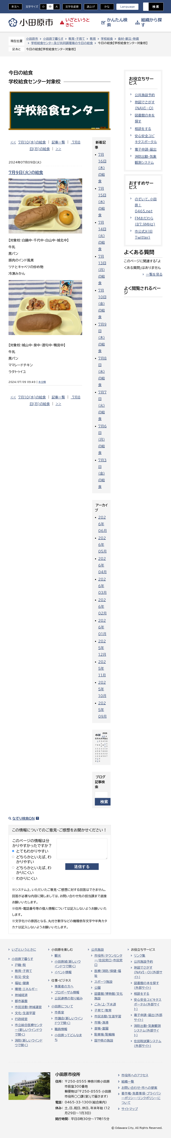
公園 (97, 987)
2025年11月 (102, 668)
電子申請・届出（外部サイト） (148, 1017)
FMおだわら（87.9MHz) (145, 221)
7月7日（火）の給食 (102, 405)
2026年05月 (102, 544)
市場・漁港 (101, 1022)
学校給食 (107, 38)
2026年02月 (102, 606)
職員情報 (61, 1029)
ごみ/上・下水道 (105, 1004)
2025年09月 (102, 709)
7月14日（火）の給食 (102, 236)
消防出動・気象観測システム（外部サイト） (147, 1030)
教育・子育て (76, 38)
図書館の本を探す (145, 118)
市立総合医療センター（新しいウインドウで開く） (28, 1030)
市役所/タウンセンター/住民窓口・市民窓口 (108, 960)
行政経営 (21, 1019)
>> (58, 148)
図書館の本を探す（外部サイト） (146, 985)
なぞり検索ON (23, 818)
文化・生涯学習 (25, 1013)
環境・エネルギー (26, 989)
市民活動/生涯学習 (107, 1016)
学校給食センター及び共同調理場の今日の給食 (62, 43)
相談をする (143, 128)
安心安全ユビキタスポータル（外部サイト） (147, 1004)
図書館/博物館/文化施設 (108, 996)
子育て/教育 (103, 1010)
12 (105, 745)
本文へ (15, 6)
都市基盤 (21, 1001)
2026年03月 (102, 585)
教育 (93, 38)
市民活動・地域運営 (28, 1007)
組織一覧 (127, 1081)
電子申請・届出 (145, 149)
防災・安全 (22, 976)
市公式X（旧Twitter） (143, 234)
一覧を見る (154, 274)
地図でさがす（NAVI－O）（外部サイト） (148, 972)
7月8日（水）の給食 (102, 371)
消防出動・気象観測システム (145, 159)
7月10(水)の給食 (32, 142)
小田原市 (31, 22)
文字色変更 (72, 6)
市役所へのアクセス (134, 1075)
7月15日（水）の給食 (102, 202)
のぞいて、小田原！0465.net (146, 205)
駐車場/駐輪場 (104, 1034)
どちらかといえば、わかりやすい (33, 859)
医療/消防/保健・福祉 (107, 973)
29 (97, 760)
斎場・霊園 (101, 1028)
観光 (58, 955)
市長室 (59, 1012)
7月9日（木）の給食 (102, 337)
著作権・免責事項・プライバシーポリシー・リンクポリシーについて (141, 1098)
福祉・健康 (22, 983)
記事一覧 (58, 142)
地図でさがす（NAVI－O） (145, 105)
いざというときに (24, 949)
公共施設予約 (145, 95)
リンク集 (139, 955)
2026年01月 (102, 627)
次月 (103, 736)
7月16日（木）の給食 (102, 168)
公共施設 (97, 949)
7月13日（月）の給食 (102, 270)
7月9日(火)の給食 (26, 172)
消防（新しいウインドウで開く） (29, 1043)
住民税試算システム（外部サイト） (147, 1043)
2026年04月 (102, 565)
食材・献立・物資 (128, 38)
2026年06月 (102, 524)
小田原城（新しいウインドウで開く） (68, 964)
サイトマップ (129, 1108)
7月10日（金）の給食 (102, 304)
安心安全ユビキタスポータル (146, 138)
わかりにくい (27, 878)
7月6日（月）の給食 (102, 439)
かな (105, 6)
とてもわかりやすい (32, 851)
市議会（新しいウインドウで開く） (69, 1020)
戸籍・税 (20, 964)
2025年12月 (102, 647)
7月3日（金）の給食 (102, 473)
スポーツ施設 (103, 981)
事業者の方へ (64, 986)
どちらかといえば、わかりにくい (33, 870)
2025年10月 (102, 689)
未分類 (42, 382)
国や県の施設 (103, 1040)
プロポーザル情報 (67, 992)
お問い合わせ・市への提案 (139, 1087)
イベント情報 (63, 972)
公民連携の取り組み (69, 998)
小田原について (62, 1006)
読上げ (91, 6)
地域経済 (21, 995)
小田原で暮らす (53, 38)
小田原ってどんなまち (68, 1037)
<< (13, 142)
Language (127, 6)
